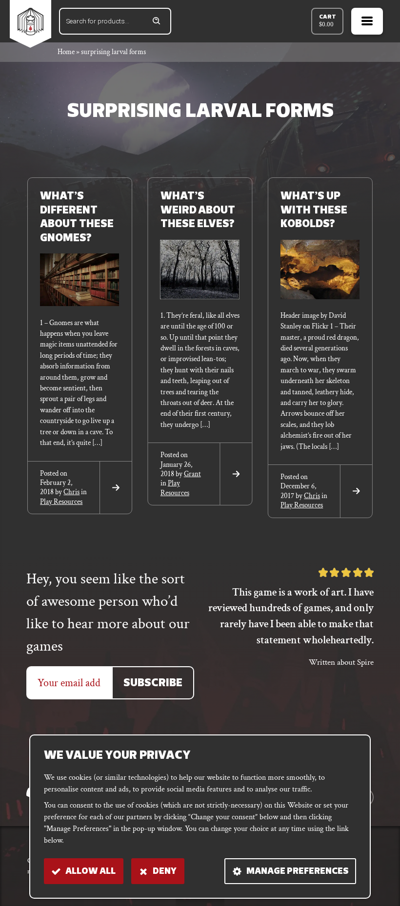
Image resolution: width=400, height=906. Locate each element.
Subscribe (152, 683)
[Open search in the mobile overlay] (115, 21)
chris (71, 492)
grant (192, 474)
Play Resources (61, 501)
